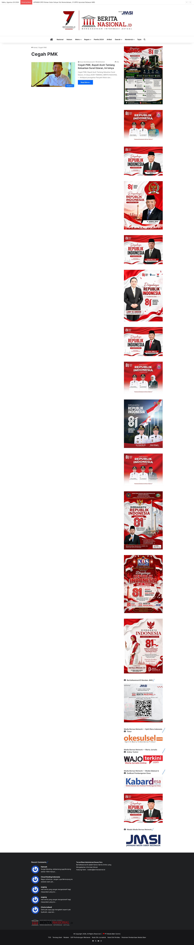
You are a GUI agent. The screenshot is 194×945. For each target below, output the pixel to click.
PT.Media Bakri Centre (112, 934)
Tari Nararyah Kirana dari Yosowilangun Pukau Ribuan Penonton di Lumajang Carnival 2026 (64, 2)
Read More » (85, 82)
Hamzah (44, 867)
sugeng (44, 887)
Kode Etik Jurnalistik (99, 937)
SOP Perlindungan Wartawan (80, 937)
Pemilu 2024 (99, 39)
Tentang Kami (57, 937)
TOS (49, 937)
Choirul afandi (46, 907)
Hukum (69, 39)
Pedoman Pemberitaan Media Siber (134, 937)
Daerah (117, 39)
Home (35, 47)
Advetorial (129, 39)
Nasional (60, 39)
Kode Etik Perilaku (114, 937)
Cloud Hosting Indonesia (50, 877)
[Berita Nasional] (97, 20)
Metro (77, 39)
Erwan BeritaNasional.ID (87, 62)
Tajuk (139, 39)
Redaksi (66, 937)
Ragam (86, 39)
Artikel (109, 39)
